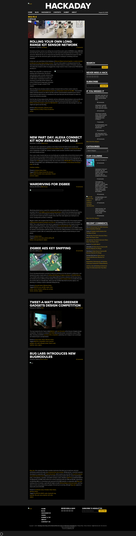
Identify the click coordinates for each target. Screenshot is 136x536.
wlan (51, 495)
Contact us (97, 76)
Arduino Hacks (39, 170)
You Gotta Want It (101, 160)
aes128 (43, 287)
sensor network (38, 289)
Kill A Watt (51, 333)
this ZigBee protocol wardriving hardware (50, 212)
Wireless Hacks (48, 107)
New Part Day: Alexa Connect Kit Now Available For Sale (56, 139)
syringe (51, 289)
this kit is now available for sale (55, 148)
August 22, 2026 (103, 12)
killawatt (42, 343)
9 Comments (79, 187)
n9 (39, 238)
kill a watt (37, 343)
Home (30, 12)
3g (34, 493)
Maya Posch (45, 143)
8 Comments (79, 143)
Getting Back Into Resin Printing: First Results (101, 135)
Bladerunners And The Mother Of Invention (101, 126)
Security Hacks (39, 285)
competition (42, 341)
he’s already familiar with (64, 226)
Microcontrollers (39, 107)
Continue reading (35, 167)
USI (38, 160)
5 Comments (100, 179)
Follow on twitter (90, 76)
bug (55, 493)
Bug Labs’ (79, 481)
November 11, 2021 (35, 47)
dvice (47, 341)
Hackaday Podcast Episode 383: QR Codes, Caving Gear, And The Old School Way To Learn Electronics (101, 173)
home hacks (38, 339)
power (46, 343)
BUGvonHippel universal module (68, 483)
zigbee (37, 176)
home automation (46, 174)
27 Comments (100, 203)
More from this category (92, 141)
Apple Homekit (37, 174)
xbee (36, 345)
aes (40, 287)
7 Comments (79, 47)
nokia (42, 238)
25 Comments (100, 139)
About (74, 12)
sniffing (44, 289)
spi (47, 289)
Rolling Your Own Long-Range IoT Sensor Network (53, 43)
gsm (38, 495)
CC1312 (41, 109)
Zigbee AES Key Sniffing (50, 248)
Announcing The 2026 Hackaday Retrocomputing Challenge (100, 211)
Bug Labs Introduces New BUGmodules (53, 355)
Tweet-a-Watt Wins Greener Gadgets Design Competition (55, 303)
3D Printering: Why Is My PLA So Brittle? (101, 199)
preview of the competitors (51, 335)
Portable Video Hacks (50, 490)
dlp (36, 495)
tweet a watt (52, 343)
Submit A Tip (46, 517)
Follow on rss (95, 76)
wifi (49, 495)
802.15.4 (36, 109)
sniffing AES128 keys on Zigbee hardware (59, 275)
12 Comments (100, 163)
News (44, 170)
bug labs (32, 495)
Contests (57, 12)
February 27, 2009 (34, 308)
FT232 (45, 109)
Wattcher (52, 331)
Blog (37, 12)
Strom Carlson (44, 359)
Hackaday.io (46, 12)
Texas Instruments (50, 474)
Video (43, 515)
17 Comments (100, 215)
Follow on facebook (87, 76)
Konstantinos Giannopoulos (93, 261)
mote (51, 287)
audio (46, 493)
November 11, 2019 (35, 143)
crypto (47, 287)
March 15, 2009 (34, 251)
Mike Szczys (44, 187)
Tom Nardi (44, 47)
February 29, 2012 (34, 187)
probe (31, 289)
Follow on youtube (92, 76)
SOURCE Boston (76, 275)
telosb (31, 240)
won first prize (61, 331)
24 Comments (100, 111)
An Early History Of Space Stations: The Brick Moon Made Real (101, 97)
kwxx (87, 240)
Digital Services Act (96, 525)
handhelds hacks (39, 490)
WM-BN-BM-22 (68, 160)
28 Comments (79, 308)
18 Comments (100, 102)
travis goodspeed (38, 240)
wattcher (32, 345)
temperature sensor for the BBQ (65, 91)
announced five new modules (56, 472)
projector (45, 495)
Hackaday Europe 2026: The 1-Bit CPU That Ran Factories (101, 107)
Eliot (41, 251)
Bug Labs (32, 470)
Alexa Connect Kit (43, 172)
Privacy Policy (80, 525)
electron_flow (90, 266)
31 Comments (100, 130)
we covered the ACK (74, 148)
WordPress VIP (71, 528)
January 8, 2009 (34, 359)
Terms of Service (87, 525)
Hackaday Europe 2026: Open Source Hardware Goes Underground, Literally (101, 116)
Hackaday (68, 6)
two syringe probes (66, 279)
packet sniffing (48, 238)
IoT (48, 109)
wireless (36, 291)
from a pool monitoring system (46, 91)
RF (53, 238)
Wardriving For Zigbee (50, 184)
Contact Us (45, 522)
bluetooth (50, 493)
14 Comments (100, 194)
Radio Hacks (38, 236)
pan (41, 495)
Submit (66, 12)
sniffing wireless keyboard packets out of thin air (42, 222)
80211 (42, 493)
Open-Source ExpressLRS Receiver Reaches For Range (95, 257)
